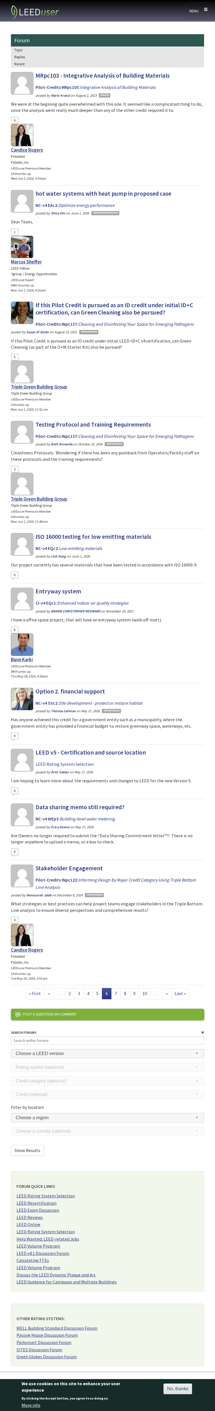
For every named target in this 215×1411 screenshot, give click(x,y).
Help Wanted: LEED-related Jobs (48, 1239)
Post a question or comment (49, 1014)
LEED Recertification (37, 1203)
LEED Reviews (30, 1217)
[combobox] (107, 1053)
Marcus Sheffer (26, 262)
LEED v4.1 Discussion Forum (43, 1253)
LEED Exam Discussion (38, 1210)
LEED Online (28, 1224)
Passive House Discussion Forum (47, 1335)
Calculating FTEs (33, 1260)
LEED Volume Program (38, 1246)
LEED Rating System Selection (46, 1196)
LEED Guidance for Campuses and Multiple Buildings (67, 1282)
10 (146, 993)
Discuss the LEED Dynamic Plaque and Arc (56, 1275)
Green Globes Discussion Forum (47, 1356)
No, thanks (177, 1388)
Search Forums (23, 1032)
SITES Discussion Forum (39, 1349)
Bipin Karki (22, 659)
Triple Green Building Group (39, 387)
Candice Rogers (27, 150)
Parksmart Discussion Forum (44, 1342)
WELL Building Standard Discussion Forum (57, 1328)
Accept (152, 1389)
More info (31, 1405)
